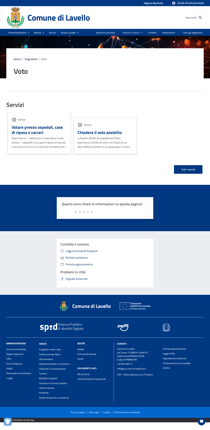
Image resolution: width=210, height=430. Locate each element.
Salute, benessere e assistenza (54, 397)
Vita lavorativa (46, 359)
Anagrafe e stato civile (50, 349)
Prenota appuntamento (174, 349)
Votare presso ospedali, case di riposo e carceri (37, 129)
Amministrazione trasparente (91, 379)
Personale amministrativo (18, 373)
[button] (188, 3)
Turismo (43, 373)
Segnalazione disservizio (175, 358)
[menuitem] (105, 32)
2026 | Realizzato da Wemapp (21, 420)
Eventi (80, 359)
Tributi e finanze (46, 388)
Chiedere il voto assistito (99, 132)
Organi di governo (14, 354)
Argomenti (31, 59)
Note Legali (94, 412)
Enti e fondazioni (14, 363)
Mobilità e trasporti (48, 378)
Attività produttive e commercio (54, 364)
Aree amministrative (16, 349)
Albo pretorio (83, 374)
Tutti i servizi (188, 169)
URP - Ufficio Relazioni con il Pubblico (135, 374)
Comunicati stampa (86, 354)
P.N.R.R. (166, 368)
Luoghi (9, 378)
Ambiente (44, 393)
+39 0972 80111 (125, 364)
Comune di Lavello (59, 17)
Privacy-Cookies (78, 412)
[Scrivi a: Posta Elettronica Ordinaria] (138, 371)
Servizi (15, 104)
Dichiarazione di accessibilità (177, 363)
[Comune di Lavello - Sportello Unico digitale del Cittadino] (15, 17)
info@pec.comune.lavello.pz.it (131, 368)
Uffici (8, 359)
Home (17, 59)
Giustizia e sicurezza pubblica (53, 383)
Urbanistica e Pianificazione (52, 369)
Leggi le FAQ (169, 353)
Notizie (80, 349)
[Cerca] (200, 17)
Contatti (122, 343)
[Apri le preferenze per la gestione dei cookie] (8, 421)
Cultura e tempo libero (49, 354)
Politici (9, 368)
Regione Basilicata (153, 3)
